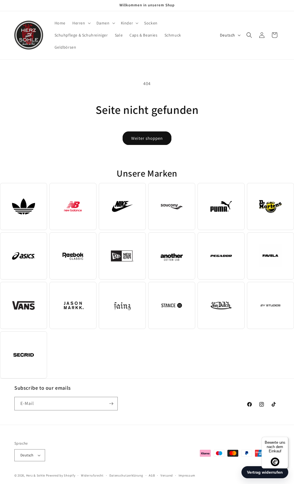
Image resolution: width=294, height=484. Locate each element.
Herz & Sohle (35, 475)
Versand (166, 475)
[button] (81, 23)
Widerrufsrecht (92, 475)
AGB (152, 475)
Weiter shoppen (147, 138)
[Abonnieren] (111, 403)
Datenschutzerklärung (126, 475)
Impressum (187, 475)
